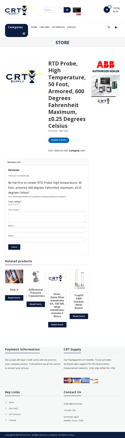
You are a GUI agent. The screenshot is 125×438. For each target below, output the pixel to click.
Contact (71, 27)
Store (34, 27)
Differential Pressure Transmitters (36, 293)
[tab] (14, 162)
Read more (14, 297)
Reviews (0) (14, 162)
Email (11, 236)
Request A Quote (58, 140)
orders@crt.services (73, 403)
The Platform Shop (65, 435)
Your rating (15, 201)
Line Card (44, 27)
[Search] (67, 10)
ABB (82, 150)
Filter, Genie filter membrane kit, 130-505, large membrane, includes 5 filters (57, 305)
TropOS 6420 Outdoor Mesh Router (79, 302)
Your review (14, 209)
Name (11, 225)
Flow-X (14, 289)
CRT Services (58, 27)
